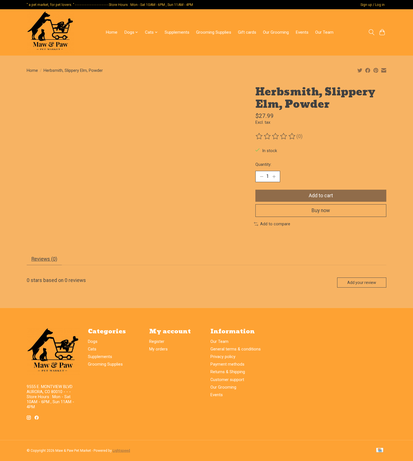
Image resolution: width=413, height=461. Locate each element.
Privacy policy (222, 356)
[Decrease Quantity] (262, 176)
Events (302, 32)
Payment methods (227, 364)
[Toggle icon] (371, 32)
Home (111, 32)
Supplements (177, 32)
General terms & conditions (235, 349)
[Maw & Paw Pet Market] (50, 32)
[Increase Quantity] (274, 176)
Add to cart (321, 195)
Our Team (324, 32)
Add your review (361, 282)
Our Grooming (276, 32)
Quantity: (263, 164)
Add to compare (275, 223)
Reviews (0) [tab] (44, 259)
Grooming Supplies (213, 32)
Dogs (92, 341)
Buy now (321, 210)
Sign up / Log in (372, 5)
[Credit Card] (379, 450)
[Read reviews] (275, 136)
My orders (158, 349)
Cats (92, 349)
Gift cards (247, 32)
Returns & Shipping (227, 371)
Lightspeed (121, 451)
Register (156, 341)
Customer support (227, 379)
